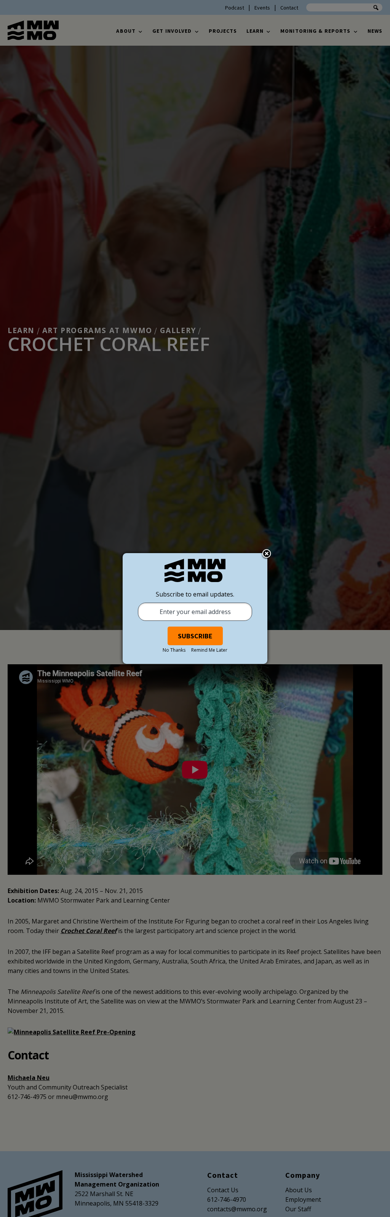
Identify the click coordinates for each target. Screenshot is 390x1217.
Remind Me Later (209, 650)
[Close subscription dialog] (266, 554)
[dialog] (195, 608)
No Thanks (174, 650)
